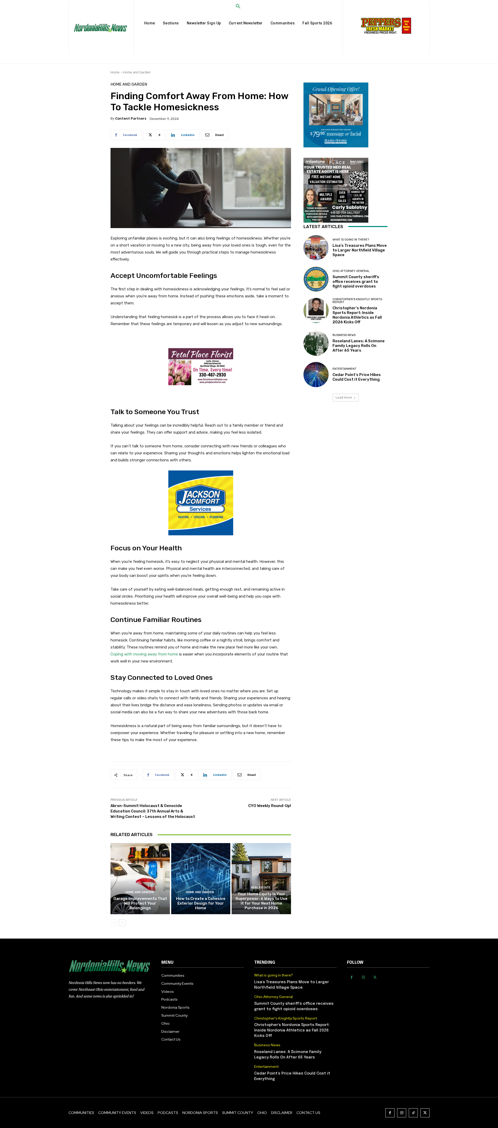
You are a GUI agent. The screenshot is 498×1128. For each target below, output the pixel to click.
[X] (374, 977)
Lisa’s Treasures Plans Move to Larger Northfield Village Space (360, 250)
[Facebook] (351, 977)
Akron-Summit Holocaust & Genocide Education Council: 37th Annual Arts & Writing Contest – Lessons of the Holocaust (152, 811)
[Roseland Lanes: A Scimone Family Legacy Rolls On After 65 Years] (316, 343)
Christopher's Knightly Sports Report (357, 301)
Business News (344, 335)
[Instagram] (363, 977)
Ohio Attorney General (351, 271)
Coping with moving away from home (144, 654)
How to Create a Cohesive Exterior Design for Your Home (200, 903)
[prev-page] (113, 922)
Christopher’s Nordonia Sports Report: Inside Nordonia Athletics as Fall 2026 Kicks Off (357, 315)
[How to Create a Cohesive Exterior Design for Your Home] (201, 878)
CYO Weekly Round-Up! (269, 805)
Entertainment (344, 368)
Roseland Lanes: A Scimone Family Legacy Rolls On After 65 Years (359, 346)
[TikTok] (413, 1112)
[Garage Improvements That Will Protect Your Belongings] (140, 878)
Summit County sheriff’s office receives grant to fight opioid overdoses (356, 282)
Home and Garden (136, 72)
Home (115, 72)
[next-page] (122, 922)
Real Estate (261, 887)
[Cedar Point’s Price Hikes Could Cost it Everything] (316, 374)
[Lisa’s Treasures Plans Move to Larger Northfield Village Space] (316, 247)
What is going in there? (351, 239)
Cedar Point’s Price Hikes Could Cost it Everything (357, 377)
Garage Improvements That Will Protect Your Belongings (140, 903)
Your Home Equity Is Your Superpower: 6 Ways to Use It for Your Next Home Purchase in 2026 (261, 901)
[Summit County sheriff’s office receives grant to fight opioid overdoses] (316, 279)
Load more (344, 397)
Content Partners (130, 118)
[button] (238, 6)
